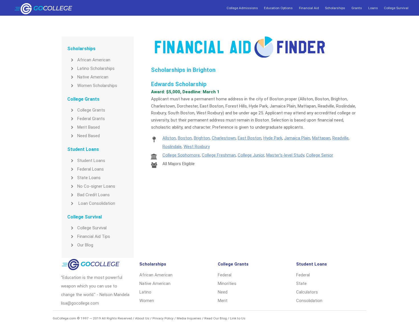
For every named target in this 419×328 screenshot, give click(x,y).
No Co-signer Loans (96, 186)
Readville (340, 138)
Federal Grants (91, 118)
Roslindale (172, 146)
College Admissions (242, 8)
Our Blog (85, 245)
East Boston (249, 138)
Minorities (227, 283)
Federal (224, 275)
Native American (92, 77)
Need (222, 292)
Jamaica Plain (297, 138)
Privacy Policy (163, 318)
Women (146, 300)
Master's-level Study (285, 155)
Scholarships (335, 8)
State (301, 283)
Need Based (88, 135)
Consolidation (309, 300)
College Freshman (219, 155)
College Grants (91, 110)
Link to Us (237, 318)
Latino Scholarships (96, 68)
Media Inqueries (189, 318)
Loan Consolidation (96, 203)
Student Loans (91, 160)
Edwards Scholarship (178, 84)
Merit (222, 300)
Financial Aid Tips (93, 236)
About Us (142, 318)
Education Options (278, 8)
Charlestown (224, 138)
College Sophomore (181, 155)
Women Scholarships (97, 85)
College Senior (319, 155)
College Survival (396, 8)
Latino (145, 292)
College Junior (251, 155)
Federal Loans (90, 169)
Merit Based (88, 127)
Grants (356, 8)
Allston (169, 138)
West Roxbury (197, 146)
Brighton (202, 138)
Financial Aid (309, 8)
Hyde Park (272, 138)
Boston (185, 138)
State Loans (89, 177)
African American (93, 59)
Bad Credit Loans (93, 194)
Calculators (307, 292)
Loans (373, 8)
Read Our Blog (215, 318)
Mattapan (321, 138)
